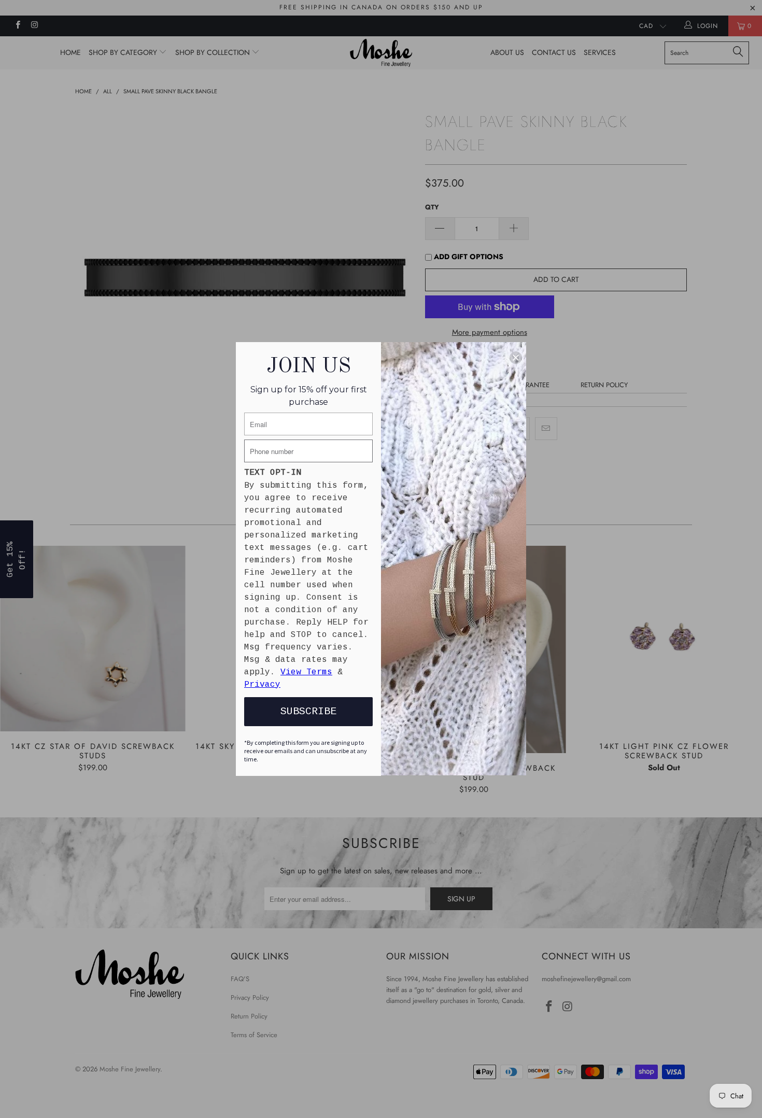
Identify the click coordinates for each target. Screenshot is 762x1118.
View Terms (306, 672)
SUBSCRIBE (308, 711)
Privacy (262, 684)
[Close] (516, 357)
